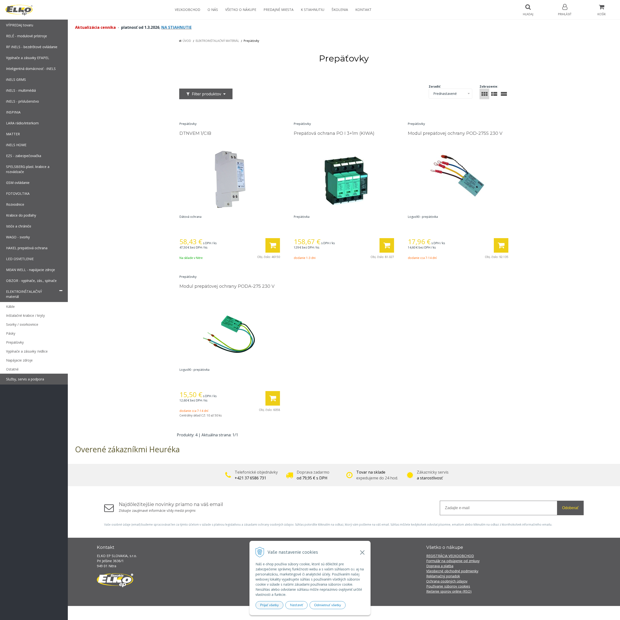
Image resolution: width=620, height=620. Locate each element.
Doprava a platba (439, 566)
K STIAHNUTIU (312, 9)
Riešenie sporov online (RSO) (449, 591)
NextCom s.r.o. (397, 613)
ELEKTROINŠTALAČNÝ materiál (217, 41)
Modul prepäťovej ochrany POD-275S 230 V (455, 133)
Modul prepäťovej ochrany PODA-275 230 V (227, 286)
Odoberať (570, 508)
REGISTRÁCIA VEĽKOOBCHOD (450, 555)
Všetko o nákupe (240, 9)
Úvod (187, 41)
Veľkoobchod (187, 9)
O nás (213, 9)
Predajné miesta (279, 9)
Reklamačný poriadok (443, 576)
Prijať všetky (269, 605)
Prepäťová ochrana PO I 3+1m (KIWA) (334, 133)
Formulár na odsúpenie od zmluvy (453, 561)
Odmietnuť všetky (327, 605)
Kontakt (363, 9)
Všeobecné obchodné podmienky (452, 571)
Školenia (340, 9)
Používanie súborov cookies (448, 586)
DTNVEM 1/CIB (195, 133)
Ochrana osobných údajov (446, 581)
